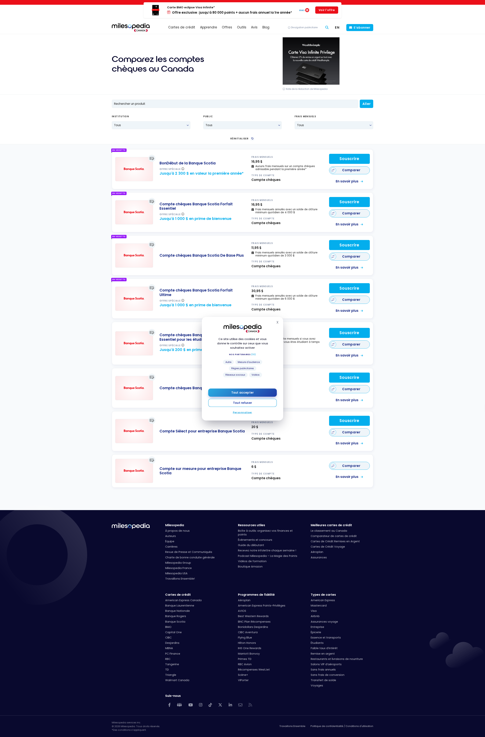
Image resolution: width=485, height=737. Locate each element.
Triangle (170, 675)
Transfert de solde (323, 680)
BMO (168, 627)
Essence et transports (326, 637)
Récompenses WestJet (254, 669)
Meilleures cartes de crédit (331, 525)
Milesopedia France (178, 568)
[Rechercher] (327, 27)
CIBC (168, 637)
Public (208, 116)
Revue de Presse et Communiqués (188, 552)
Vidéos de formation (252, 561)
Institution (120, 116)
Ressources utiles (251, 525)
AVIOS (242, 611)
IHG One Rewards (249, 648)
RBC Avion (245, 664)
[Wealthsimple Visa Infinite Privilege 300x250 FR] (311, 83)
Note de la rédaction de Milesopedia (307, 89)
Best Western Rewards (253, 616)
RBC (168, 659)
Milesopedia (174, 525)
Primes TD (244, 659)
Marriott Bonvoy (249, 654)
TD (167, 669)
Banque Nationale (177, 611)
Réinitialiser (239, 138)
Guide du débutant (251, 545)
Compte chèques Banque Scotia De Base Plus (202, 255)
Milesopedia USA (176, 573)
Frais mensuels (305, 116)
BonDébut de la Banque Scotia (188, 163)
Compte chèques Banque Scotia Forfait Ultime (196, 292)
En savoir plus (347, 181)
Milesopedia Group (178, 563)
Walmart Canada (177, 680)
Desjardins (172, 643)
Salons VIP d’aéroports (326, 664)
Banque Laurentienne (179, 605)
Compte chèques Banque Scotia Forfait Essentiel (196, 206)
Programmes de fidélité (256, 594)
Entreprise (317, 627)
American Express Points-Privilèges (261, 605)
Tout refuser (242, 403)
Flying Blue (245, 637)
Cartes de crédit (178, 594)
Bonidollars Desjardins (253, 627)
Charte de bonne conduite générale (190, 557)
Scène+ (243, 675)
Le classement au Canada (329, 531)
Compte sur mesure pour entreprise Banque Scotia (200, 471)
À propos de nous (177, 531)
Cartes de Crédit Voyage (328, 547)
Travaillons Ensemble (292, 726)
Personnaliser (242, 412)
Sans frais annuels (323, 669)
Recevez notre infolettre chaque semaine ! (267, 550)
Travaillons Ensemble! (180, 579)
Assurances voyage (324, 622)
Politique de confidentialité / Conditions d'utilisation (342, 726)
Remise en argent (323, 654)
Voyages (317, 685)
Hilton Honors (247, 643)
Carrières (171, 547)
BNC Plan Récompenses (254, 622)
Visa (314, 611)
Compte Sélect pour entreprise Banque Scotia (202, 431)
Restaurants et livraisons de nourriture (337, 659)
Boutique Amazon (250, 566)
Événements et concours (255, 540)
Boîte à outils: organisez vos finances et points (265, 532)
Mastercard (319, 605)
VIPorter (243, 680)
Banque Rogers (175, 616)
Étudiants (317, 643)
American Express (323, 600)
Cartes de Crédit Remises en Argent (335, 541)
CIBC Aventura (248, 632)
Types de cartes (323, 594)
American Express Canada (183, 600)
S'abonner (362, 28)
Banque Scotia (175, 622)
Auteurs (170, 536)
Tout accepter (242, 392)
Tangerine (172, 664)
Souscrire (349, 158)
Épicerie (316, 632)
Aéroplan (317, 552)
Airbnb (315, 616)
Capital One (173, 632)
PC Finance (172, 654)
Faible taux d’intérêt (324, 648)
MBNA (169, 648)
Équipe (169, 541)
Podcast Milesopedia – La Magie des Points (267, 556)
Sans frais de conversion (327, 675)
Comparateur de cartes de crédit (334, 536)
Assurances (319, 557)
